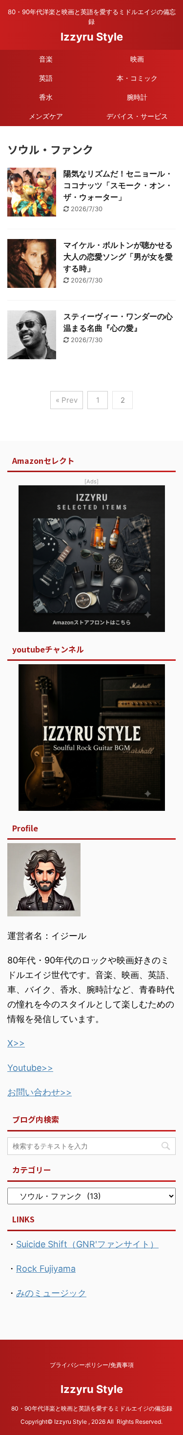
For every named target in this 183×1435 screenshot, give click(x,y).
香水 (46, 97)
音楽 (46, 59)
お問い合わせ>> (39, 1092)
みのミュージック (51, 1293)
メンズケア (46, 116)
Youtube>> (30, 1068)
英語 (46, 78)
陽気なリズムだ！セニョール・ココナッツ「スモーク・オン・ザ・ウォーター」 (118, 185)
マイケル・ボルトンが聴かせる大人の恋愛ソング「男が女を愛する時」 (118, 256)
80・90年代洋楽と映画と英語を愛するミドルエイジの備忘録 (94, 1408)
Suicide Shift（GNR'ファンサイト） (87, 1244)
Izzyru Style (92, 36)
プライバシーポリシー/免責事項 (92, 1365)
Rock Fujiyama (46, 1268)
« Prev (67, 400)
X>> (16, 1043)
